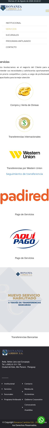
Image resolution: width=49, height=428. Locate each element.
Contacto (11, 47)
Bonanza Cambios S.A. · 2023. (27, 422)
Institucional (13, 23)
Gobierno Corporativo (33, 399)
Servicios (11, 29)
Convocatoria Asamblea (30, 407)
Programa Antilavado (18, 41)
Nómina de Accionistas (29, 391)
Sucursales (12, 35)
